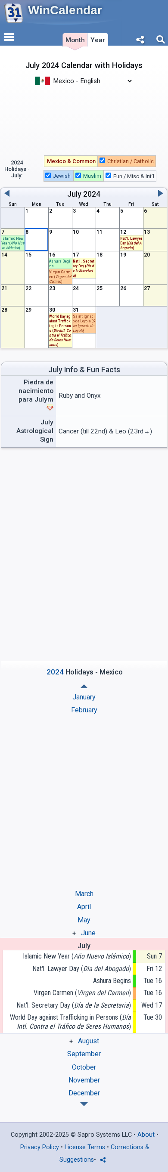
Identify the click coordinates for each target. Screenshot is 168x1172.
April (84, 907)
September (84, 1054)
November (84, 1080)
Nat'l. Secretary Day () (73, 1005)
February (84, 710)
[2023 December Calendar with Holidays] (84, 686)
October (84, 1067)
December (84, 1093)
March (84, 894)
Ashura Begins (112, 981)
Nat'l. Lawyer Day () (81, 969)
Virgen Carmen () (82, 993)
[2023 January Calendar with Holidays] (84, 1104)
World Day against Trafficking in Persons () (60, 330)
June (88, 933)
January (84, 697)
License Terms (85, 1147)
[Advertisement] (84, 119)
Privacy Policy (39, 1147)
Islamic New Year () (12, 243)
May (84, 920)
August (88, 1041)
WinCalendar (65, 10)
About (146, 1134)
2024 (91, 194)
